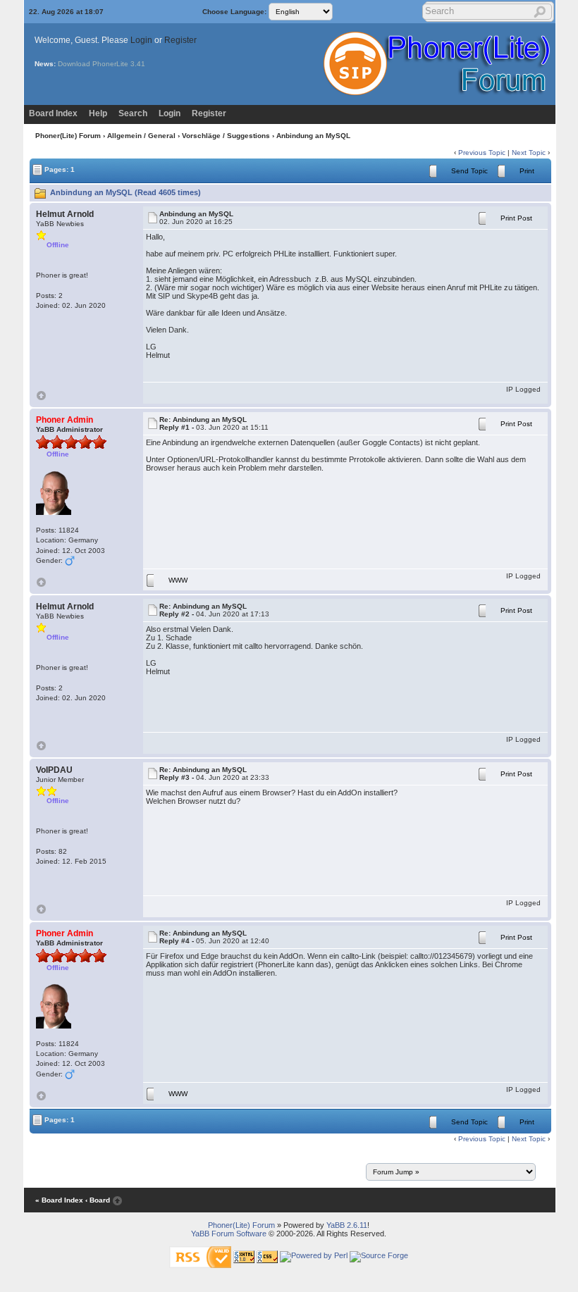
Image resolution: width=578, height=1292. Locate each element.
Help (98, 113)
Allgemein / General (141, 135)
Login (141, 40)
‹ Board (97, 1200)
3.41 (137, 64)
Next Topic (529, 152)
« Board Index (59, 1200)
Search (132, 113)
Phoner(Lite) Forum (68, 135)
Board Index (53, 113)
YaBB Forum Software (228, 1233)
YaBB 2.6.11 (346, 1225)
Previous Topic (481, 152)
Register (180, 40)
